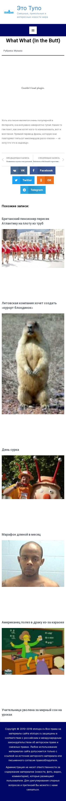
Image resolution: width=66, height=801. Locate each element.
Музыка (18, 50)
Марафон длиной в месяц (21, 534)
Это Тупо (29, 8)
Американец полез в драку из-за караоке (33, 622)
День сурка (10, 449)
